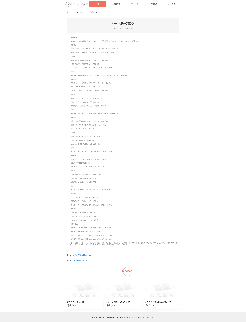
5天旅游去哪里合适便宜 (81, 260)
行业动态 (134, 4)
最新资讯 (171, 4)
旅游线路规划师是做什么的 (82, 255)
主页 (98, 4)
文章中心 (81, 12)
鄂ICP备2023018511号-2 (146, 317)
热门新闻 (153, 4)
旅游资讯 (116, 4)
